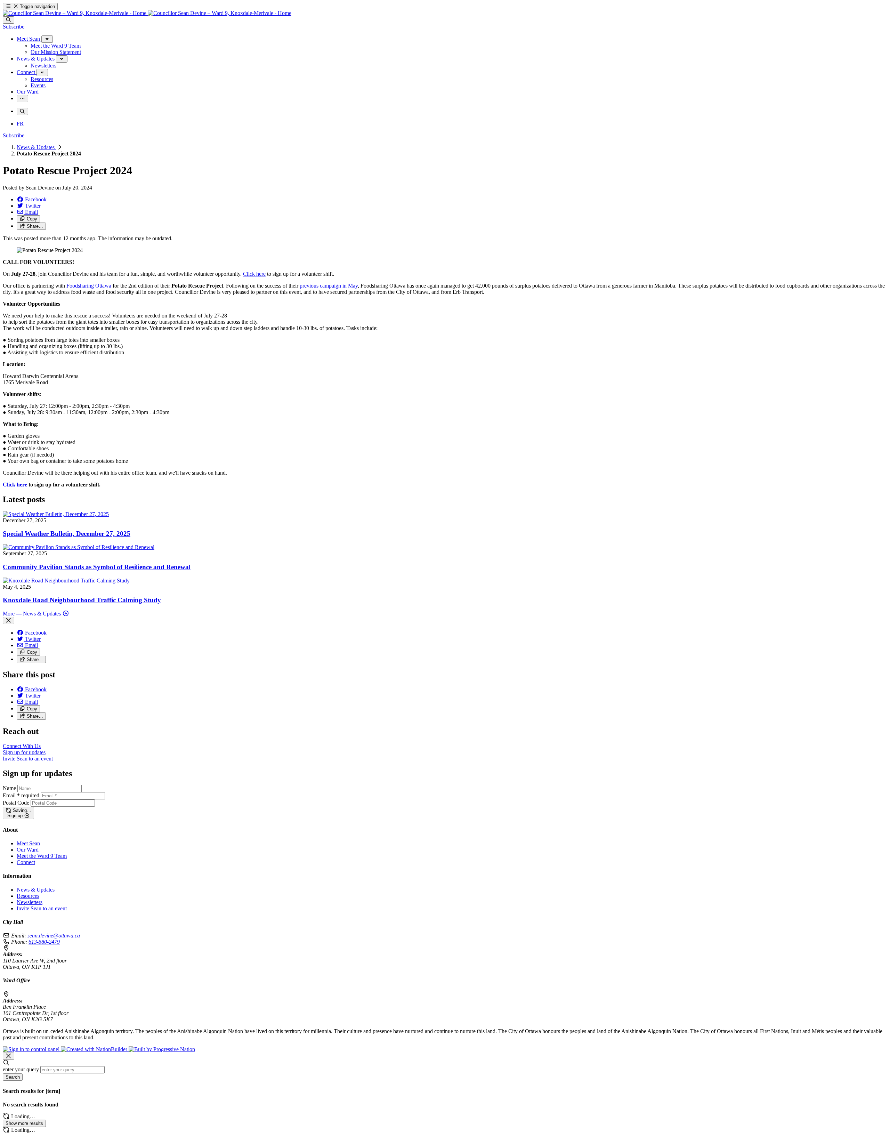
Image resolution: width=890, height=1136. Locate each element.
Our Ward (28, 850)
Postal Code (16, 803)
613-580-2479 (44, 942)
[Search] (8, 20)
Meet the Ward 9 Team (42, 856)
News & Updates (36, 147)
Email (21, 795)
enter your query (21, 1069)
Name (9, 788)
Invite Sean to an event (42, 908)
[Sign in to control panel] (32, 1049)
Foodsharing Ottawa (88, 286)
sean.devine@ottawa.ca (53, 935)
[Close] (8, 620)
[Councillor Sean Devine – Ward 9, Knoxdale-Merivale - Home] (147, 13)
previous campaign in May (329, 286)
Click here (254, 274)
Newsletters (29, 902)
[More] (47, 39)
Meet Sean (28, 843)
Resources (28, 896)
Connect (26, 862)
